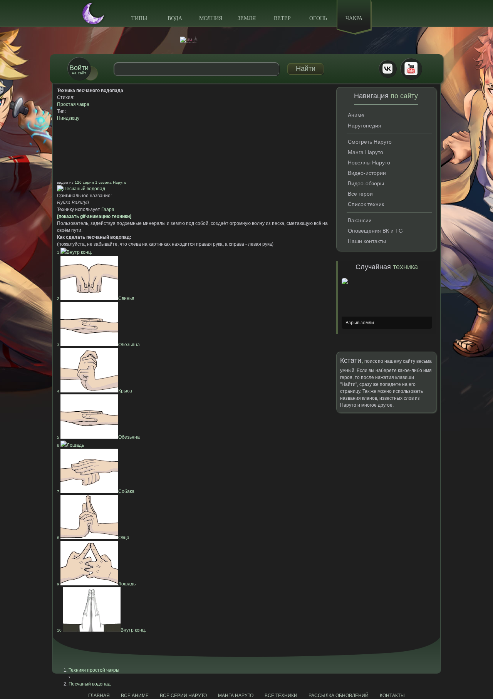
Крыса (94, 391)
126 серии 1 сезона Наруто (100, 182)
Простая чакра (73, 104)
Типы (139, 18)
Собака (95, 491)
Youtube (411, 68)
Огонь (318, 18)
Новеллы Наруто (369, 162)
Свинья (95, 298)
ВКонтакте (387, 68)
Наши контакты (367, 241)
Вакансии (360, 220)
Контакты (392, 695)
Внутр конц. (74, 252)
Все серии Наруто (183, 695)
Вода (175, 18)
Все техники (281, 695)
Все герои (360, 194)
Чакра (353, 18)
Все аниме (135, 695)
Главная (99, 695)
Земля (247, 18)
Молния (210, 18)
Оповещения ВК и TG (375, 231)
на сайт (79, 69)
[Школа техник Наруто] (246, 40)
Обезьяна (98, 344)
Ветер (282, 18)
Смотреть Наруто (370, 142)
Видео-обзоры (366, 183)
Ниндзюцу (68, 118)
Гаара (107, 209)
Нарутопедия (364, 125)
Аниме (356, 115)
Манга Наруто (365, 152)
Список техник (366, 204)
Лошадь (70, 445)
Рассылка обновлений (339, 695)
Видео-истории (367, 173)
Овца (93, 537)
